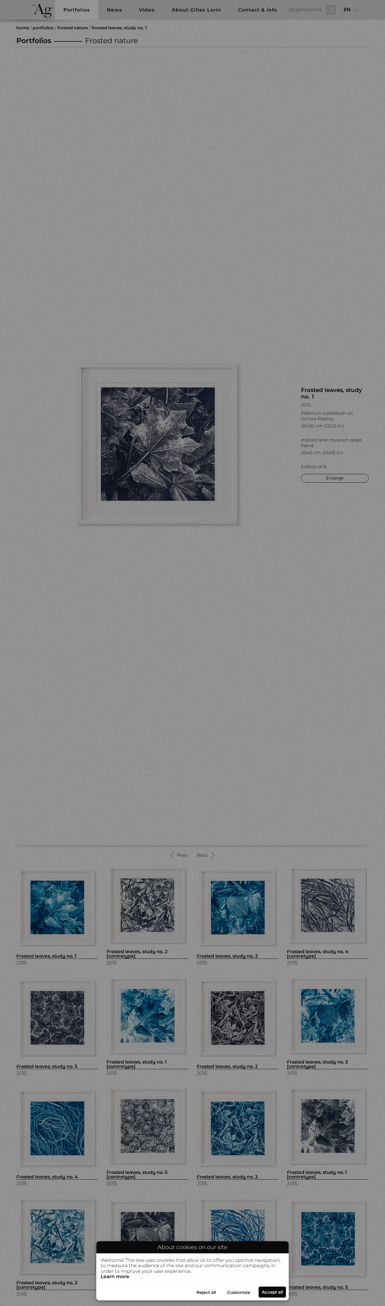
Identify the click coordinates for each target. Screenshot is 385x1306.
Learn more (115, 1276)
